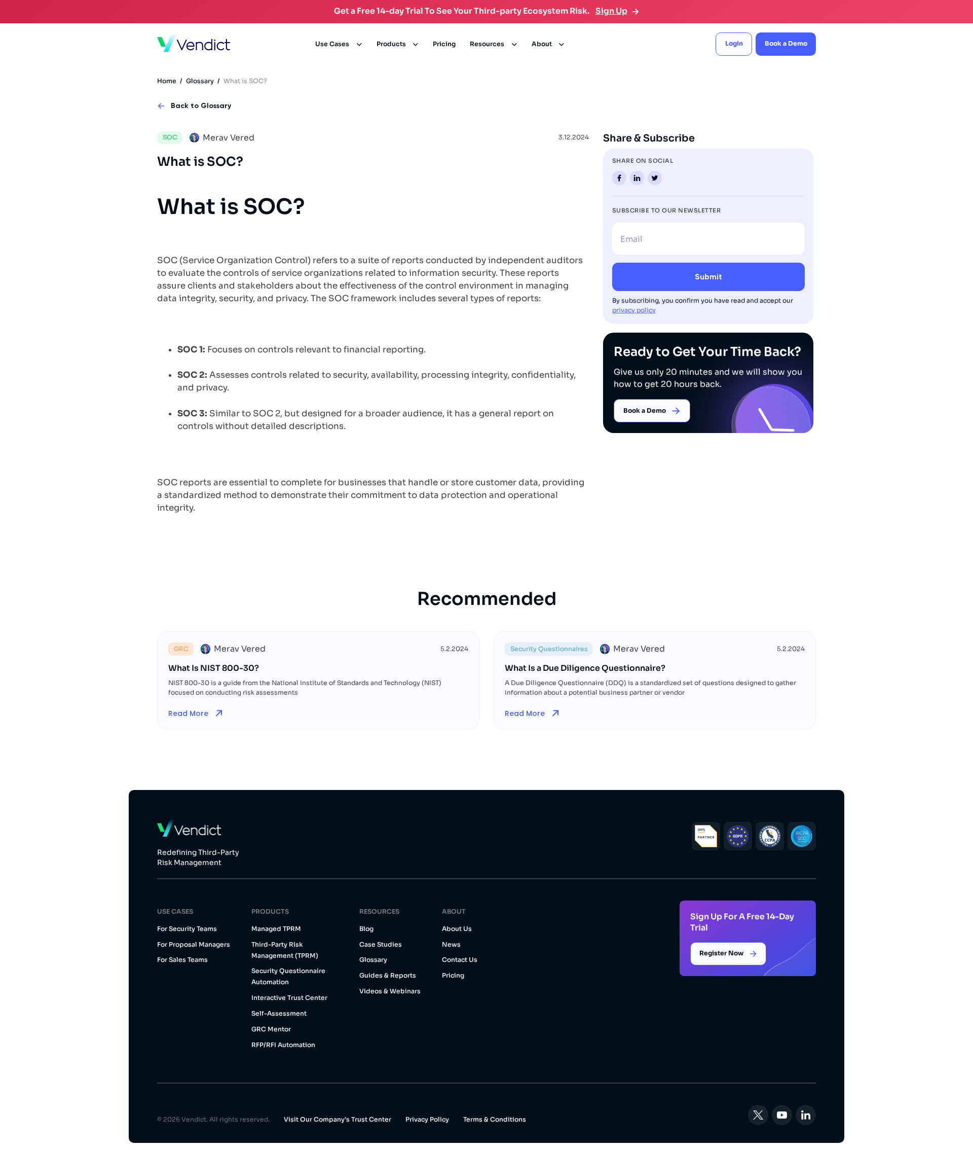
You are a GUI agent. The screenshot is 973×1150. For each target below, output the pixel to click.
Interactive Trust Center (289, 998)
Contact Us (459, 960)
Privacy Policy (427, 1120)
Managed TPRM (276, 929)
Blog (366, 929)
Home (166, 81)
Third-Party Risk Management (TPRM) (284, 950)
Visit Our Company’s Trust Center (337, 1120)
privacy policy (634, 310)
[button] (338, 44)
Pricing (444, 44)
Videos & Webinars (390, 991)
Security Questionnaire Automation (288, 976)
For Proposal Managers (193, 945)
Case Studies (380, 945)
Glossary (200, 81)
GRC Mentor (271, 1029)
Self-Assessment (279, 1014)
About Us (457, 929)
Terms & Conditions (494, 1120)
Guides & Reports (387, 976)
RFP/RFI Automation (283, 1045)
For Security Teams (187, 929)
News (451, 945)
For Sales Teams (182, 960)
